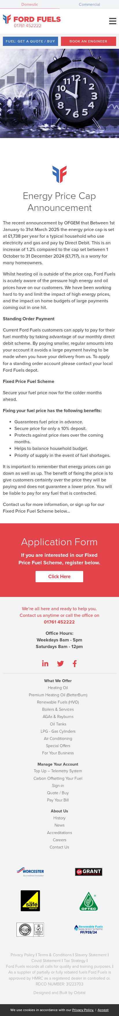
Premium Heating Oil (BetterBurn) (58, 695)
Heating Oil (58, 687)
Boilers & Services (58, 709)
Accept (103, 1010)
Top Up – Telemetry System (58, 770)
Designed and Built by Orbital (59, 992)
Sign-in (58, 785)
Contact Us (59, 847)
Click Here (59, 577)
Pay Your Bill (58, 800)
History (59, 818)
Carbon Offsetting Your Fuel (58, 778)
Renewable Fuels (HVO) (58, 702)
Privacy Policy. (83, 1010)
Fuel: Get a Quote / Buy (30, 41)
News (59, 825)
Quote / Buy (58, 792)
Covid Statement (46, 960)
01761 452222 (27, 25)
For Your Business (58, 753)
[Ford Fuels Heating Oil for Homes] (32, 19)
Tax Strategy (74, 960)
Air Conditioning (58, 738)
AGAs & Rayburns (58, 716)
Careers (59, 840)
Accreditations (59, 832)
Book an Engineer (88, 41)
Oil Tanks (58, 724)
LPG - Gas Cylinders (58, 731)
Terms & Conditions (55, 954)
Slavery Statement (91, 954)
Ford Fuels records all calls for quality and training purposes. (58, 966)
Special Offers (58, 745)
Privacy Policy (23, 954)
